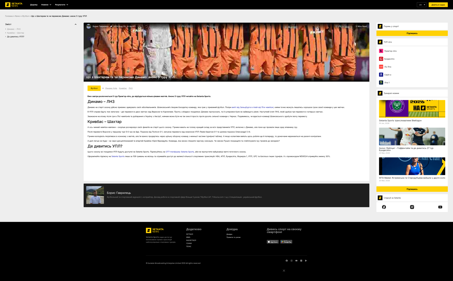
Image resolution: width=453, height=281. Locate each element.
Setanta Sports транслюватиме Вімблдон (400, 120)
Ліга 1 (387, 82)
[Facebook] (287, 261)
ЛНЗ (131, 88)
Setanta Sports (117, 156)
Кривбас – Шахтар (15, 33)
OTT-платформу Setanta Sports (180, 152)
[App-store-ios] (301, 261)
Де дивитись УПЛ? (15, 36)
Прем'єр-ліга (390, 51)
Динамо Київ (111, 88)
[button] (421, 4)
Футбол (25, 16)
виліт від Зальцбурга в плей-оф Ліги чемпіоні (252, 107)
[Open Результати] (67, 4)
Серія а (387, 74)
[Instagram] (292, 261)
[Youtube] (296, 261)
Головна (9, 16)
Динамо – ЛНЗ (14, 29)
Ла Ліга (387, 67)
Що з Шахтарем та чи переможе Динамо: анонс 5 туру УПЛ (130, 77)
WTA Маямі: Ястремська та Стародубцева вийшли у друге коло (412, 178)
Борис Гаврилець (101, 26)
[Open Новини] (50, 4)
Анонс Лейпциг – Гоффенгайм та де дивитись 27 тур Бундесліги (406, 149)
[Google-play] (306, 261)
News (17, 16)
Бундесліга (389, 59)
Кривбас (123, 88)
